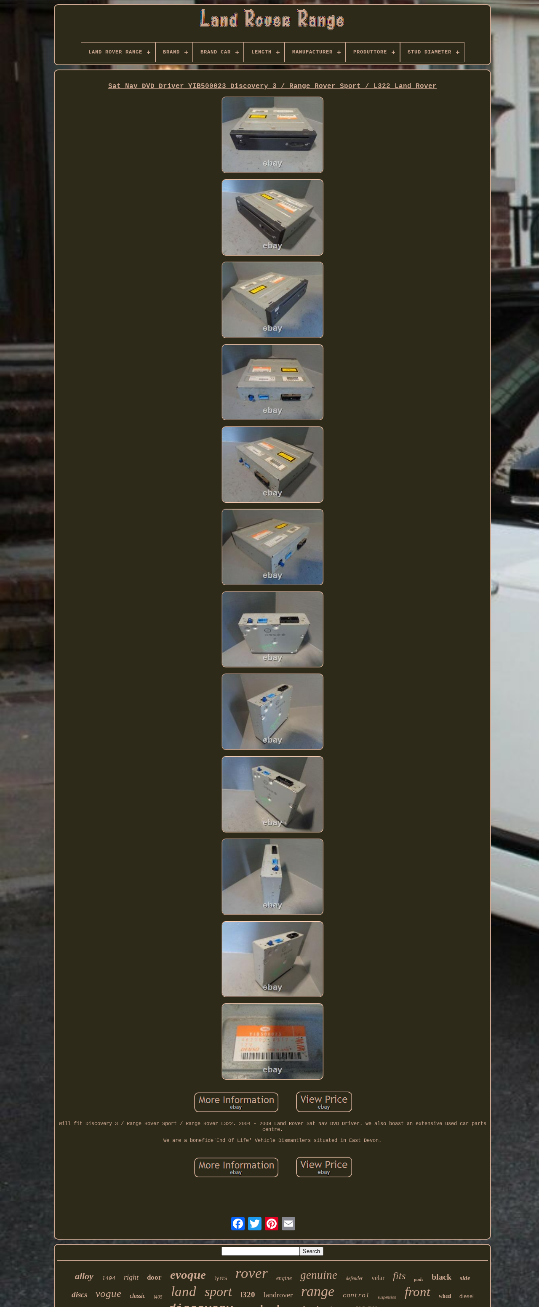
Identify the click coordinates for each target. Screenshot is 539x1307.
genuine (318, 1275)
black (441, 1276)
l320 (247, 1294)
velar (377, 1277)
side (465, 1278)
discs (79, 1294)
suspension (387, 1297)
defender (354, 1278)
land (183, 1291)
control (356, 1295)
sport (218, 1291)
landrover (278, 1295)
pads (418, 1279)
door (154, 1277)
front (417, 1291)
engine (284, 1278)
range (317, 1291)
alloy (84, 1276)
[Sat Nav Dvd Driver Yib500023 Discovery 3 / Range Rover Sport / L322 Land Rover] (272, 135)
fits (399, 1275)
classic (137, 1296)
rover (251, 1273)
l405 (158, 1296)
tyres (220, 1277)
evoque (188, 1274)
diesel (466, 1296)
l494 (108, 1278)
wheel (445, 1296)
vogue (108, 1293)
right (131, 1277)
